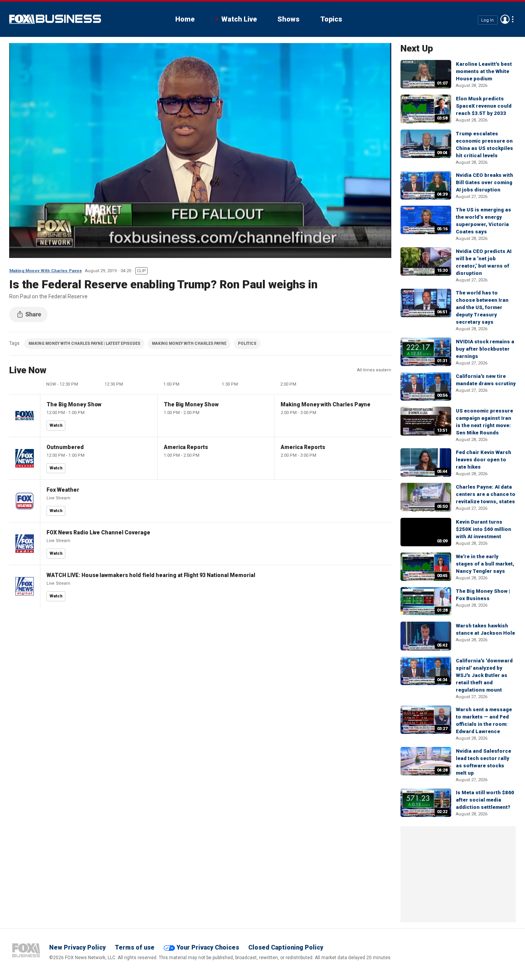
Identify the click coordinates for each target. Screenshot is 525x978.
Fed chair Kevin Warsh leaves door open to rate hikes (483, 459)
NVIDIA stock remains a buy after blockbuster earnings (485, 349)
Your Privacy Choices (207, 947)
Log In (487, 19)
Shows (288, 19)
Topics (331, 19)
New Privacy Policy (77, 947)
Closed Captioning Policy (285, 947)
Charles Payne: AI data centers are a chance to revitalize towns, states (485, 494)
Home (184, 19)
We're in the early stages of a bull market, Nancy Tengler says (485, 564)
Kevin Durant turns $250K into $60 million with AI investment (483, 529)
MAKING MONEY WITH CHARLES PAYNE (189, 343)
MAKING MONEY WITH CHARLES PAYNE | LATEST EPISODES (84, 343)
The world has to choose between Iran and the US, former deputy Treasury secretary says (482, 307)
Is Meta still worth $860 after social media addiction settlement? (485, 800)
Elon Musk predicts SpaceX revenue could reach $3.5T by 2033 (484, 106)
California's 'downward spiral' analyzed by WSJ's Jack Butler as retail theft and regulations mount (484, 675)
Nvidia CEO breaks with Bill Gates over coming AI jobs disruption (484, 182)
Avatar (505, 19)
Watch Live (239, 19)
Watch (56, 425)
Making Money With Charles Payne (45, 270)
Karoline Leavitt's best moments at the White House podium (484, 71)
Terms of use (135, 947)
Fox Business (55, 19)
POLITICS (247, 343)
